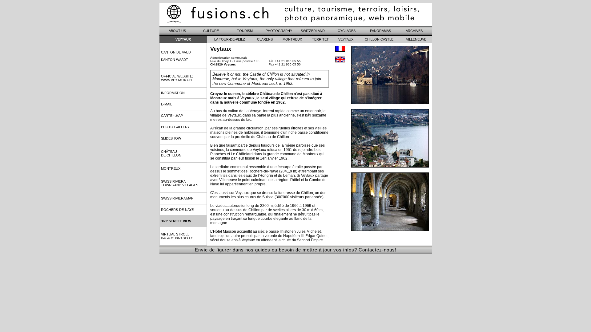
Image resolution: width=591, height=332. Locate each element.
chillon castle (379, 39)
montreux (170, 168)
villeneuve (416, 39)
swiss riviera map (177, 198)
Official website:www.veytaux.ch (177, 78)
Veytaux (183, 39)
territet (320, 39)
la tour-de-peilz (229, 39)
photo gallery (175, 127)
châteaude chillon (171, 153)
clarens (265, 39)
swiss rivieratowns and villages (179, 183)
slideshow (171, 138)
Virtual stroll (177, 236)
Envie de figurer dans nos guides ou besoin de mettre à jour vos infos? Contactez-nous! (295, 249)
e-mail (166, 104)
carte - (172, 115)
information (173, 93)
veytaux (345, 39)
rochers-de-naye (177, 209)
